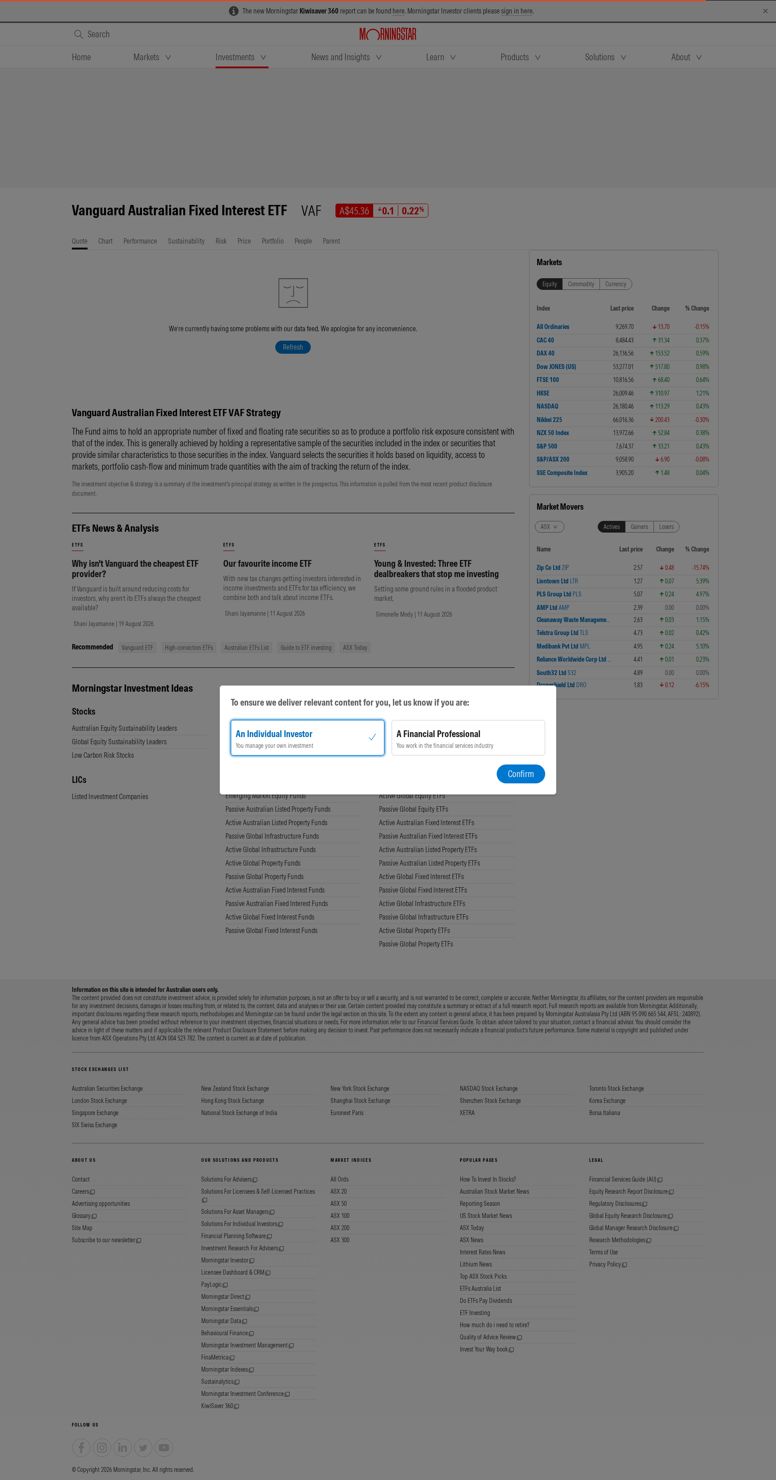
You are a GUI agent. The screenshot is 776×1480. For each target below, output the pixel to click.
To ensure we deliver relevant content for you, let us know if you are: (350, 702)
